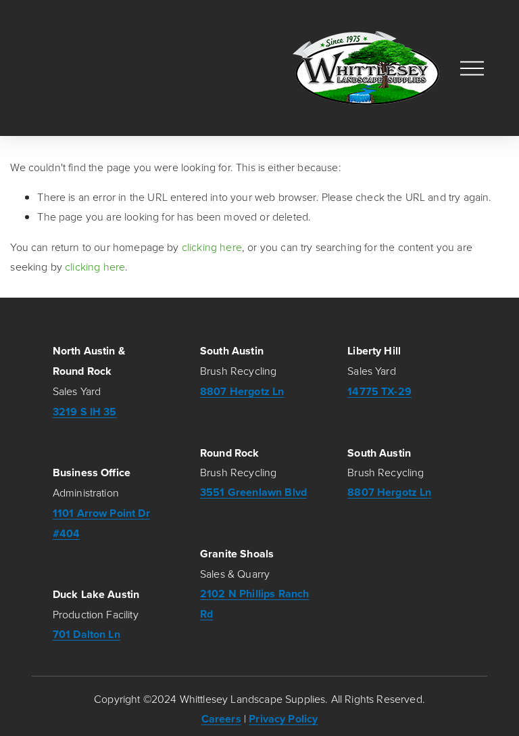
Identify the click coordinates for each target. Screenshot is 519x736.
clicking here (212, 246)
